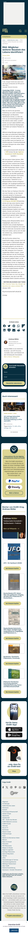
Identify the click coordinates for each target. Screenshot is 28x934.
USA (10, 428)
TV (13, 426)
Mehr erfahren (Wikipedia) (11, 357)
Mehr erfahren (14, 493)
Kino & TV (5, 828)
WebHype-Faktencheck (9, 864)
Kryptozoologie (6, 833)
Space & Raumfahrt (8, 854)
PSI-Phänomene (7, 846)
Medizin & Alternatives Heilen (11, 838)
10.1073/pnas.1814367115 (10, 201)
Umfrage (6, 428)
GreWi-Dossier (6, 823)
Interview (5, 825)
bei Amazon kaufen (12, 568)
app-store (14, 729)
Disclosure (5, 807)
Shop (14, 771)
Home (3, 40)
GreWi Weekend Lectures (9, 821)
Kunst (4, 836)
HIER (7, 152)
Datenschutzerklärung (8, 868)
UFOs (14, 413)
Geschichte (5, 815)
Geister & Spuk (6, 813)
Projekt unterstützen (14, 915)
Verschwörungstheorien (9, 862)
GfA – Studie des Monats (9, 819)
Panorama (5, 843)
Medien (10, 426)
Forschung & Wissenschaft (10, 811)
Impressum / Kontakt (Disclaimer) (12, 870)
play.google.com (14, 735)
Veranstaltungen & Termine (10, 860)
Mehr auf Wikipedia (10, 528)
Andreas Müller (6, 55)
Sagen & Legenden (7, 850)
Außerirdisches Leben (12, 40)
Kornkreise (5, 829)
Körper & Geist (6, 832)
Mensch (4, 839)
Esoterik (4, 809)
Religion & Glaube (7, 848)
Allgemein (5, 801)
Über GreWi (5, 866)
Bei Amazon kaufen (12, 692)
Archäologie (5, 803)
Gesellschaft (8, 413)
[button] (4, 325)
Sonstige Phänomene (8, 852)
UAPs (15, 426)
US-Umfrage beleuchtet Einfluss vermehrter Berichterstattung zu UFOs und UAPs (13, 419)
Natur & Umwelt (7, 842)
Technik (4, 856)
